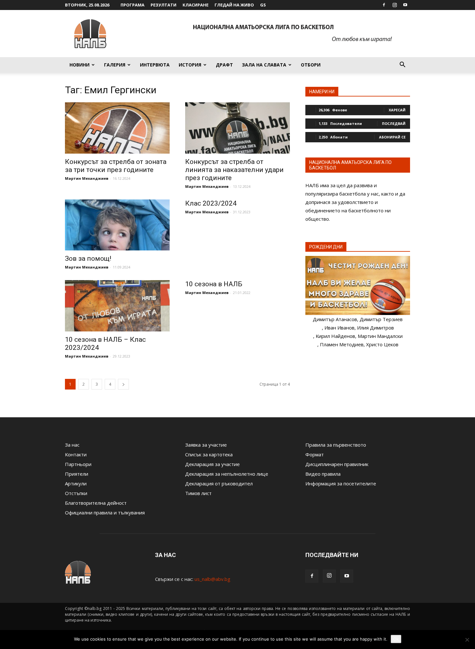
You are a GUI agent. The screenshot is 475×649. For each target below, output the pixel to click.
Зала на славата (264, 65)
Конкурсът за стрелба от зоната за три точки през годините (115, 166)
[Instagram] (394, 5)
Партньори (78, 464)
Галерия (114, 65)
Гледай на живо (234, 5)
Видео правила (323, 474)
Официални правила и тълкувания (105, 512)
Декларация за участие (212, 464)
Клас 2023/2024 (211, 203)
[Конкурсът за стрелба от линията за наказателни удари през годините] (237, 128)
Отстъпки (76, 493)
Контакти (76, 454)
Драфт (224, 65)
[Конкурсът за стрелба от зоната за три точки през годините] (117, 128)
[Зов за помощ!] (117, 225)
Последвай (394, 123)
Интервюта (155, 65)
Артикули (76, 483)
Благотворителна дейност (96, 503)
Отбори (311, 65)
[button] (402, 65)
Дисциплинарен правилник (336, 464)
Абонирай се (392, 137)
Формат (314, 454)
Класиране (195, 5)
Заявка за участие (206, 444)
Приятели (76, 474)
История (190, 65)
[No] (467, 639)
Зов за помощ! (88, 258)
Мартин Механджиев (86, 178)
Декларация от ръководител (219, 483)
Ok (396, 639)
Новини (79, 65)
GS (263, 5)
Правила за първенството (335, 444)
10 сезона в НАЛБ (213, 284)
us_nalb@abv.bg (212, 579)
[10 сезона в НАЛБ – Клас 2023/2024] (117, 305)
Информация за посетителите (340, 483)
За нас (72, 444)
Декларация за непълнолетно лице (226, 474)
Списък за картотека (209, 454)
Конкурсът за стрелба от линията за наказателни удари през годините (234, 170)
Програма (132, 5)
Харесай (397, 109)
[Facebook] (384, 5)
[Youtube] (405, 5)
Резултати (163, 5)
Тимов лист (198, 493)
